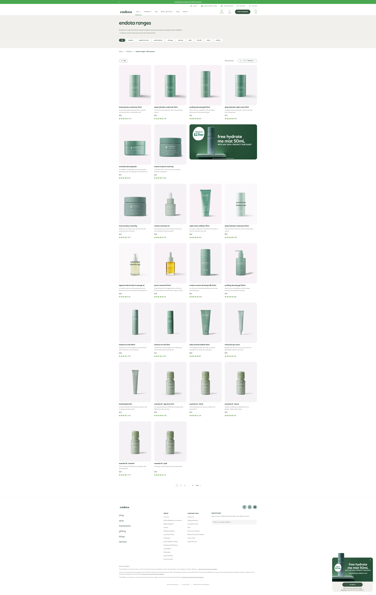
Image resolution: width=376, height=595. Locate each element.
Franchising (167, 538)
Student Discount (192, 541)
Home (120, 51)
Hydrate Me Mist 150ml (127, 345)
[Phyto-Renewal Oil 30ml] (170, 263)
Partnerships (167, 552)
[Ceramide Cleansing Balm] (135, 144)
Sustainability (167, 548)
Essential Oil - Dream (232, 404)
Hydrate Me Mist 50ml (162, 345)
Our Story (166, 517)
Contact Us (191, 517)
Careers (166, 527)
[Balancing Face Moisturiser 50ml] (135, 85)
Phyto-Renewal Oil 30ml (162, 285)
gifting (122, 531)
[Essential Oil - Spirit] (170, 441)
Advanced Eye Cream (232, 345)
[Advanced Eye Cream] (241, 323)
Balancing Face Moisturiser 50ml (130, 107)
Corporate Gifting (169, 534)
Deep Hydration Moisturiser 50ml (166, 107)
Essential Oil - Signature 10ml (164, 404)
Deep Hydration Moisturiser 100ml (237, 226)
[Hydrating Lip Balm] (135, 382)
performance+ (158, 40)
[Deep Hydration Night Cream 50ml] (241, 85)
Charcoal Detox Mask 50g (128, 226)
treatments (125, 526)
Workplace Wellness (169, 531)
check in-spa (241, 205)
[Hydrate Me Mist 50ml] (170, 323)
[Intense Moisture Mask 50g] (170, 144)
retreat (123, 542)
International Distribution (171, 545)
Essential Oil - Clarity (196, 404)
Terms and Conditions (194, 531)
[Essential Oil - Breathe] (135, 441)
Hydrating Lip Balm (125, 404)
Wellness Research (169, 524)
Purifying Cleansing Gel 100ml (199, 107)
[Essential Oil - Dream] (241, 382)
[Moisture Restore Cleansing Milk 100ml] (205, 263)
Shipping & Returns (193, 520)
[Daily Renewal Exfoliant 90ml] (205, 323)
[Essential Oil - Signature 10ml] (170, 382)
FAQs (189, 527)
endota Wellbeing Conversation (173, 520)
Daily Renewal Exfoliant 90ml (199, 345)
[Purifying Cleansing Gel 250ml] (241, 263)
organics (130, 40)
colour (208, 40)
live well (199, 40)
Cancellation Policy (193, 524)
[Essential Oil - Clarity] (205, 382)
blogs (122, 536)
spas (121, 521)
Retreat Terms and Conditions (196, 534)
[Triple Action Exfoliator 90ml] (205, 204)
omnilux (218, 40)
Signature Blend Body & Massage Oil (131, 285)
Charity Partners (168, 559)
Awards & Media (168, 555)
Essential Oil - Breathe (126, 463)
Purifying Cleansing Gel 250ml (235, 285)
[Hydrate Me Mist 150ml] (135, 323)
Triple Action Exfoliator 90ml (199, 226)
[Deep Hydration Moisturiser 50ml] (170, 85)
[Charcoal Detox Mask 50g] (135, 204)
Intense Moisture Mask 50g (163, 167)
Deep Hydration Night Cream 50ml (237, 107)
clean (190, 40)
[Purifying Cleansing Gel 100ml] (205, 85)
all (122, 40)
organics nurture (144, 40)
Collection (129, 51)
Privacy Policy (191, 538)
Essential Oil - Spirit (160, 463)
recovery (180, 40)
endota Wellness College (170, 541)
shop (121, 515)
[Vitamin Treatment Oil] (170, 204)
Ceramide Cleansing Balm (128, 167)
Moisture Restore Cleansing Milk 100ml (202, 285)
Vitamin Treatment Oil (161, 226)
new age (170, 40)
